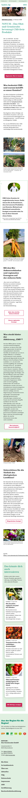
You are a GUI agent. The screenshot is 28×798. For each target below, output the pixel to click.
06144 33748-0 (8, 751)
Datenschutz (6, 778)
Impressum (5, 781)
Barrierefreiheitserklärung (11, 791)
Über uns (4, 768)
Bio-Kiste (4, 762)
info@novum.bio (10, 755)
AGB (3, 784)
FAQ (2, 775)
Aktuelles (5, 772)
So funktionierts (7, 765)
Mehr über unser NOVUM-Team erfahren (12, 219)
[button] (25, 5)
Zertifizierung (6, 788)
